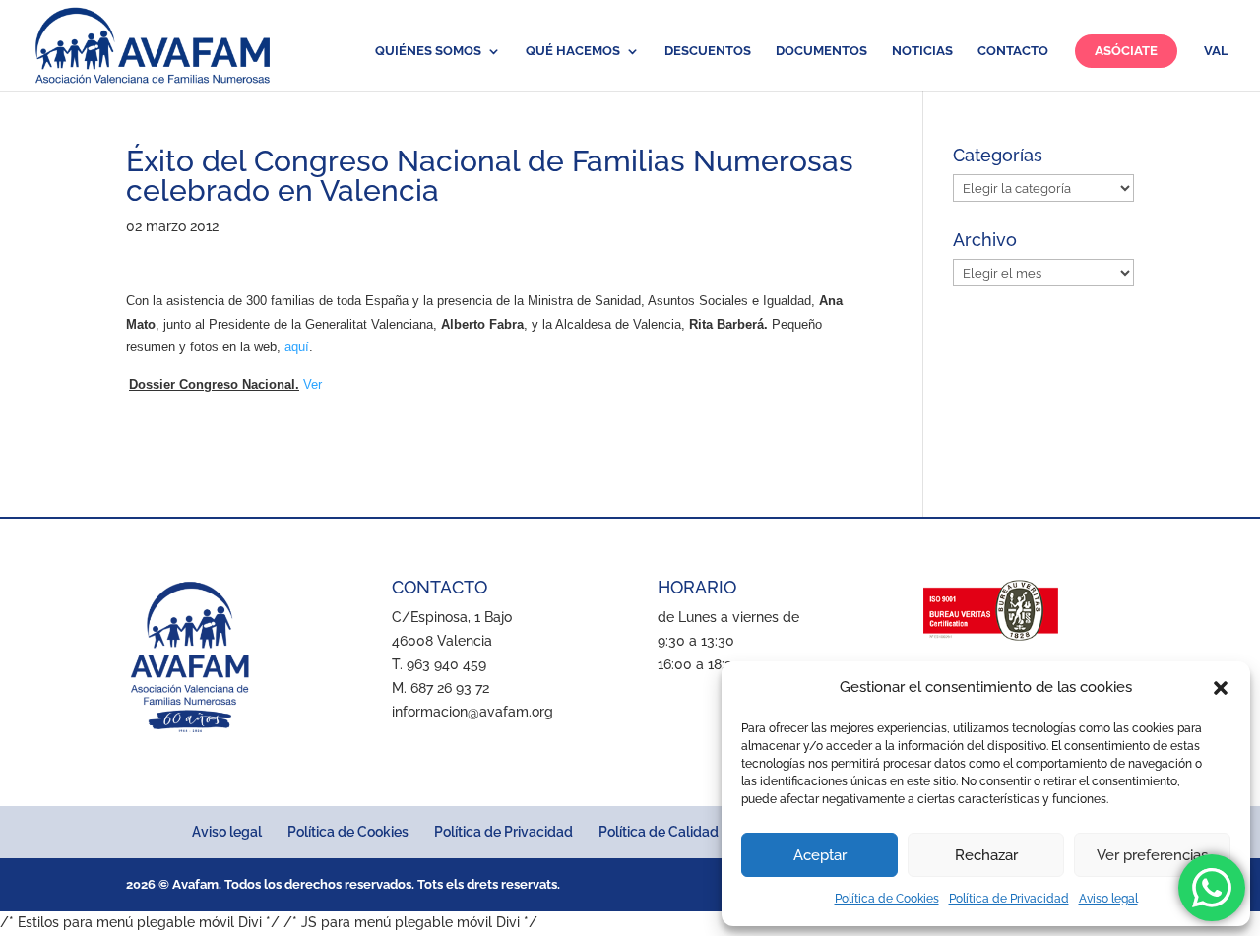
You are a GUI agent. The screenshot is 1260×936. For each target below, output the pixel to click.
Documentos (821, 51)
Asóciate (1126, 50)
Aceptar (820, 855)
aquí (296, 347)
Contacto (1012, 51)
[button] (1220, 688)
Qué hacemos (573, 51)
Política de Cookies (887, 898)
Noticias (922, 51)
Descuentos (707, 51)
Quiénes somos (428, 51)
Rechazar (986, 855)
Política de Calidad (658, 832)
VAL (1216, 51)
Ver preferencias (1152, 855)
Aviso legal (1108, 898)
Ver (312, 384)
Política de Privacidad (1009, 898)
